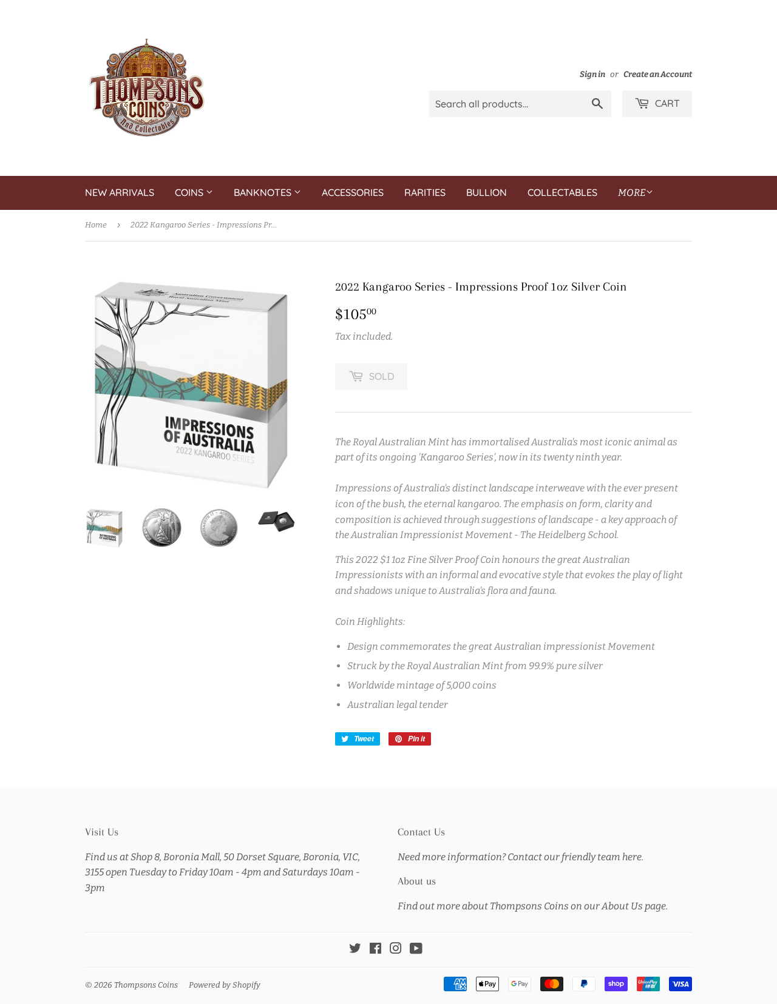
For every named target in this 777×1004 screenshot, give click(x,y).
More (632, 192)
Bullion (486, 192)
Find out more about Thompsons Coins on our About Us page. (533, 906)
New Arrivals (119, 192)
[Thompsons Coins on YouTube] (416, 949)
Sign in (592, 74)
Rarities (425, 192)
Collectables (562, 192)
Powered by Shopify (224, 984)
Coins (190, 192)
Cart (666, 103)
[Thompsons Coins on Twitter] (355, 949)
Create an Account (657, 74)
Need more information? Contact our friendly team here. (520, 857)
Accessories (353, 192)
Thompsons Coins (146, 984)
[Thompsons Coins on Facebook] (375, 949)
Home (96, 224)
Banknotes (264, 192)
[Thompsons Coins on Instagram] (396, 949)
